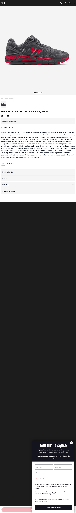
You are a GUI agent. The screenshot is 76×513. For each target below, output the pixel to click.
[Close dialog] (71, 443)
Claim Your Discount (53, 507)
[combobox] (38, 478)
